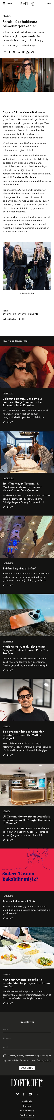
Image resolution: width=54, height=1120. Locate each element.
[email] (5, 52)
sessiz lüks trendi (13, 319)
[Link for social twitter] (17, 1094)
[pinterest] (14, 52)
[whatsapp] (28, 52)
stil (40, 197)
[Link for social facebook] (23, 1094)
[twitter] (23, 52)
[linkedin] (18, 52)
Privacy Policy (44, 1060)
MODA (7, 15)
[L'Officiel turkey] (27, 4)
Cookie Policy (27, 1115)
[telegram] (32, 52)
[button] (48, 270)
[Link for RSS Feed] (36, 1094)
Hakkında (27, 1101)
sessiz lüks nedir (27, 314)
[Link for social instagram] (30, 1094)
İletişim (27, 1106)
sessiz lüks (9, 314)
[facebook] (9, 52)
